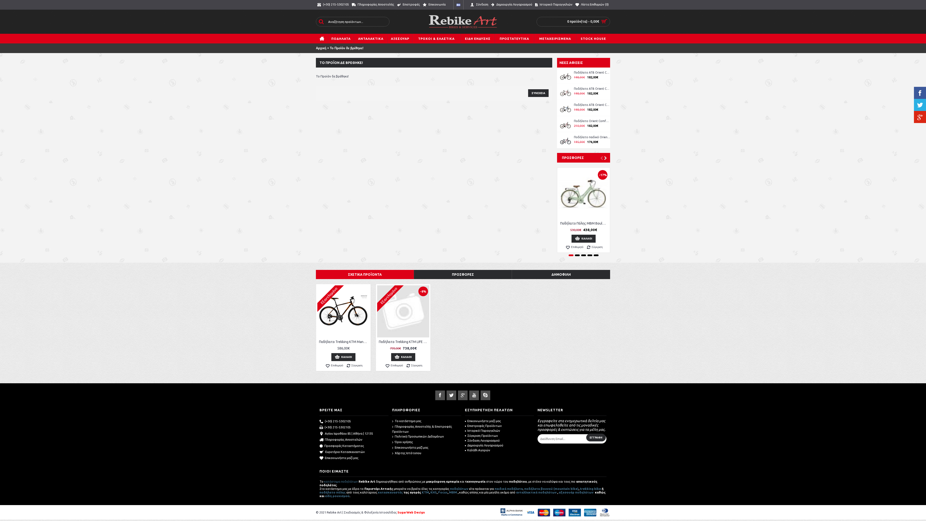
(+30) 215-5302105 (338, 421)
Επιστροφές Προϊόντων (484, 425)
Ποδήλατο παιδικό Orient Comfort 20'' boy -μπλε (592, 137)
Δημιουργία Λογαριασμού (485, 445)
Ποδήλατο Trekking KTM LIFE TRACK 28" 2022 (404, 342)
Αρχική (321, 48)
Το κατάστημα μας (408, 421)
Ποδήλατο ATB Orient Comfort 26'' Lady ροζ (592, 72)
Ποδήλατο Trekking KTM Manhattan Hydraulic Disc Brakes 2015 (344, 342)
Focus (443, 492)
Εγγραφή (596, 437)
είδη (329, 496)
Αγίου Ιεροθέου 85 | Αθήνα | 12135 (349, 433)
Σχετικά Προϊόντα (365, 274)
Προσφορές (573, 158)
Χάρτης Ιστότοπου (408, 453)
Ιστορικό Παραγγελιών (483, 430)
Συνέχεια (538, 93)
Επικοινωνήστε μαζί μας (341, 457)
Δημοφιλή (561, 274)
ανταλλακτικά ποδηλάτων (536, 492)
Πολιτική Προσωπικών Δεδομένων (419, 436)
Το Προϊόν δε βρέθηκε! (346, 48)
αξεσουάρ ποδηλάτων (576, 492)
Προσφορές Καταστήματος (344, 445)
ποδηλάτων (459, 488)
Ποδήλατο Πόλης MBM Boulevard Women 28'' (584, 223)
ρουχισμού (341, 496)
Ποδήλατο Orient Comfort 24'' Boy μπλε (592, 121)
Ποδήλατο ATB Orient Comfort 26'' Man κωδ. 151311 (592, 88)
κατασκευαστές (390, 492)
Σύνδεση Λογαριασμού (483, 440)
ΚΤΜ (425, 492)
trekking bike (590, 488)
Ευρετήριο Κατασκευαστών (345, 451)
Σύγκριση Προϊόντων (482, 435)
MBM (453, 492)
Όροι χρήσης (404, 442)
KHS (433, 492)
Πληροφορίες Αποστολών (343, 439)
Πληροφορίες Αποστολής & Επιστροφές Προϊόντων (422, 429)
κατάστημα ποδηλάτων (341, 481)
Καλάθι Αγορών (478, 450)
